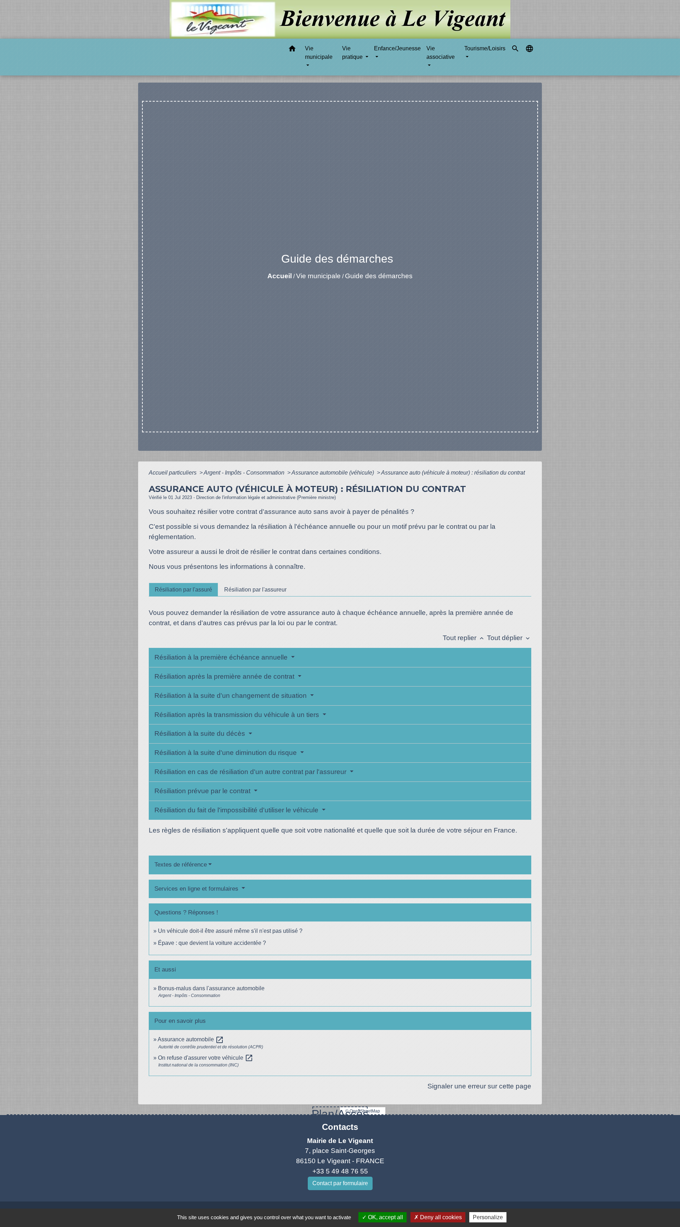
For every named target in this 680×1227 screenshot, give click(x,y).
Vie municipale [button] (319, 52)
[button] (292, 49)
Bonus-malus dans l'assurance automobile (211, 988)
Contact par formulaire (340, 1183)
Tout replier (464, 637)
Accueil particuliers (173, 473)
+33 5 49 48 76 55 (340, 1171)
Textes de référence (180, 864)
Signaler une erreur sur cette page (479, 1086)
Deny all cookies (440, 1217)
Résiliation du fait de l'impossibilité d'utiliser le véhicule (237, 810)
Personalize (488, 1217)
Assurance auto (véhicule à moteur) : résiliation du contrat (453, 473)
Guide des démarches (379, 276)
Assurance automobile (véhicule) (333, 473)
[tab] (183, 589)
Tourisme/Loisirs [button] (484, 48)
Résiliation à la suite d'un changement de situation (231, 695)
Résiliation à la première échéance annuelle (221, 657)
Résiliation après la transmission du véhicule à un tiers (237, 714)
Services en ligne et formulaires (197, 888)
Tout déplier (509, 637)
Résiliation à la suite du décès (200, 733)
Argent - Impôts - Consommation (245, 473)
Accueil (279, 276)
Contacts (340, 1127)
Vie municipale (318, 276)
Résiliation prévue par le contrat (203, 791)
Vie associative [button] (440, 52)
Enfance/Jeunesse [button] (397, 48)
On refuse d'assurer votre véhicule (205, 1058)
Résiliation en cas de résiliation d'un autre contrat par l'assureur (251, 771)
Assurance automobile (191, 1039)
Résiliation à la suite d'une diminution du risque (226, 752)
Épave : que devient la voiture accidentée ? (212, 943)
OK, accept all (385, 1217)
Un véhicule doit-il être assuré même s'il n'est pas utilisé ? (230, 931)
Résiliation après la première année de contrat (225, 676)
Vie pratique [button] (353, 52)
